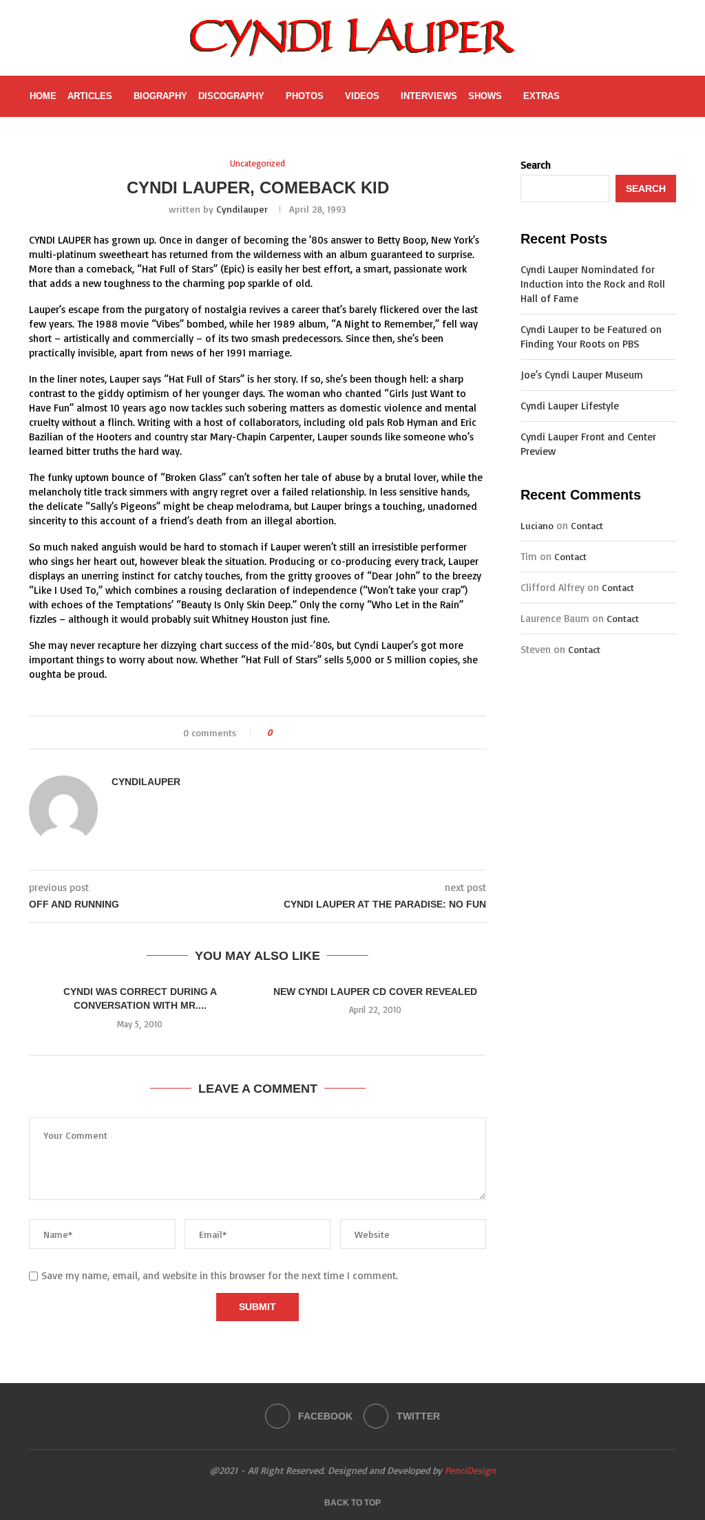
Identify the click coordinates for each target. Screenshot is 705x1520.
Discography (231, 96)
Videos (362, 96)
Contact (587, 525)
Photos (305, 96)
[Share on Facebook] (295, 732)
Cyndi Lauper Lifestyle (569, 405)
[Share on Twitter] (308, 732)
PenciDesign (470, 1470)
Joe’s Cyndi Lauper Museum (581, 374)
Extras (541, 96)
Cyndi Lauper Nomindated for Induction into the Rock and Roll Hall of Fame (592, 284)
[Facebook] (594, 96)
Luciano (537, 525)
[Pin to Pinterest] (321, 732)
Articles (89, 96)
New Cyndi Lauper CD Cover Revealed (375, 991)
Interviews (429, 96)
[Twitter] (609, 96)
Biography (160, 96)
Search (535, 164)
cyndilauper (242, 209)
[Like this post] (279, 732)
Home (43, 96)
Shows (485, 96)
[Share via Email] (334, 732)
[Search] (668, 96)
